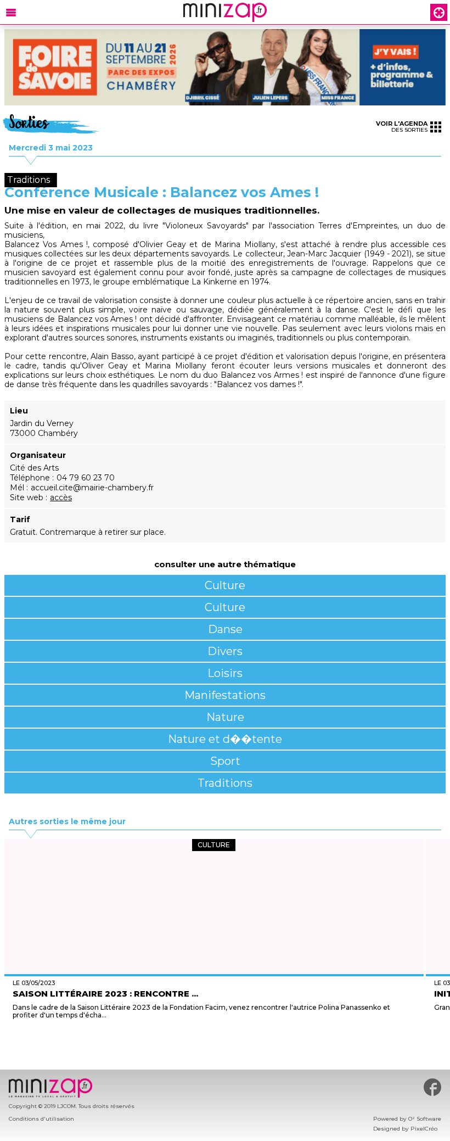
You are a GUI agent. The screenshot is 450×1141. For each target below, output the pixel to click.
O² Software (424, 1118)
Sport (225, 761)
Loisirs (225, 673)
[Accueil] (225, 12)
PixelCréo (423, 1128)
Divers (225, 651)
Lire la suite (214, 1043)
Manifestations (225, 695)
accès (61, 497)
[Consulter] (225, 67)
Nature (225, 717)
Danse (225, 629)
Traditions (225, 783)
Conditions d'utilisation (41, 1118)
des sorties (402, 126)
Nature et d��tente (225, 739)
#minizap (432, 1087)
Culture (225, 585)
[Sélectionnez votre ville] (438, 12)
